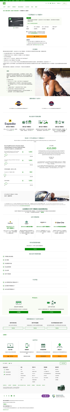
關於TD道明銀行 (23, 0)
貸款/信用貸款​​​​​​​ (20, 6)
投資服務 (13, 0)
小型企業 (7, 0)
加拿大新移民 (46, 377)
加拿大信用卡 (7, 10)
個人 (3, 0)
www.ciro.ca (5, 409)
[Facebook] (6, 396)
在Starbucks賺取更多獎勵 (26, 226)
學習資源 (34, 297)
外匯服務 (33, 381)
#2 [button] (60, 108)
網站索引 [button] (43, 385)
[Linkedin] (14, 396)
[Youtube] (11, 396)
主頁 (4, 10)
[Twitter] (4, 396)
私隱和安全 (5, 385)
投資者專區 (57, 375)
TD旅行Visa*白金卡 (38, 44)
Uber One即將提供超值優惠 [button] (60, 226)
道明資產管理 (17, 0)
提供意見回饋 (8, 374)
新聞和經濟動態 (57, 373)
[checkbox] (15, 27)
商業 (10, 0)
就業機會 (56, 379)
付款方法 (33, 373)
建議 (36, 6)
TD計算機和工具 (46, 371)
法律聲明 (9, 385)
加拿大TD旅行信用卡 (15, 10)
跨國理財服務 (34, 379)
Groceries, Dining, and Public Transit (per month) (12, 160)
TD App (33, 369)
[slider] (6, 155)
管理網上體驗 (38, 385)
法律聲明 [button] (4, 334)
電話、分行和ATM (35, 377)
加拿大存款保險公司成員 (22, 385)
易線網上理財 (34, 371)
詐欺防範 (45, 375)
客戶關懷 (56, 377)
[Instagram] (8, 396)
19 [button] (12, 130)
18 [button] (50, 61)
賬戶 (4, 6)
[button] (46, 3)
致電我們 (7, 369)
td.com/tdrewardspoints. (25, 205)
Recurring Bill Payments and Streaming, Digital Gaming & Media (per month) (11, 152)
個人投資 (27, 6)
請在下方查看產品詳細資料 (32, 23)
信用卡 (9, 6)
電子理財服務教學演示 (47, 373)
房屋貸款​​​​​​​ (14, 6)
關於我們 (56, 369)
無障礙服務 (14, 385)
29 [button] (13, 130)
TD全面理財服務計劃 (34, 33)
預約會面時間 (8, 372)
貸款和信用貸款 (23, 375)
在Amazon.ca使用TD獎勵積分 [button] (43, 226)
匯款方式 (33, 375)
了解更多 (4, 404)
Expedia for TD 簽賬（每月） (9, 172)
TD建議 (45, 369)
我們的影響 (57, 371)
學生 (44, 379)
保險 (32, 6)
